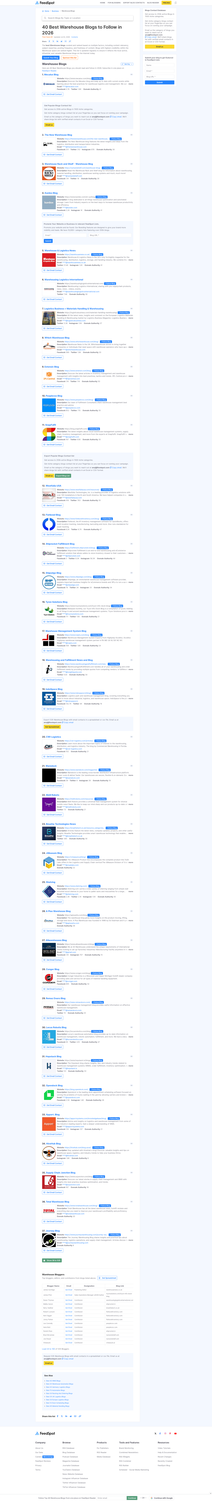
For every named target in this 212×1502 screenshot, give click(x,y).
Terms (37, 1470)
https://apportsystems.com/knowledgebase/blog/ (85, 1118)
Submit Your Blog (51, 58)
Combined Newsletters (128, 1452)
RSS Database (68, 1448)
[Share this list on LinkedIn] (57, 41)
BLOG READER (153, 3)
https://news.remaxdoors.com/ (77, 1002)
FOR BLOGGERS (114, 3)
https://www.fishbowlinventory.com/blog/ (82, 519)
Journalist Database (70, 1465)
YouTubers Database (71, 1470)
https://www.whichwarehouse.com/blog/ (81, 341)
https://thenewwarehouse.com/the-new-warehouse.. (86, 139)
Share (44, 41)
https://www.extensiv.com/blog (78, 371)
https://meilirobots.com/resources (79, 799)
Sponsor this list (70, 58)
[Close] (210, 1493)
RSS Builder (124, 1465)
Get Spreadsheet (52, 727)
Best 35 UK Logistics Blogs (56, 1396)
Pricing (166, 3)
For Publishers (103, 1448)
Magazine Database (70, 1461)
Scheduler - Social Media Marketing (134, 1470)
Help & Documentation (167, 1452)
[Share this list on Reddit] (61, 41)
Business (55, 11)
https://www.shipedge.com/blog (78, 577)
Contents (74, 37)
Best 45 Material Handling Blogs (57, 1406)
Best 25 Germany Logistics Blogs (58, 1387)
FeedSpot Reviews (43, 1461)
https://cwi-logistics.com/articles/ (79, 741)
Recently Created (165, 1461)
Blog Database (68, 1452)
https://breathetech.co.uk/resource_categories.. (84, 828)
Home (102, 3)
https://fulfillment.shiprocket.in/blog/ (80, 548)
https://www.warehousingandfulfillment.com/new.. (85, 664)
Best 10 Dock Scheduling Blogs (57, 1403)
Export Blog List (63, 476)
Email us (49, 125)
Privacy (38, 1465)
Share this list (48, 1416)
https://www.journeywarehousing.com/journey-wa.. (86, 1235)
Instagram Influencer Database (75, 1478)
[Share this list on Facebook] (49, 41)
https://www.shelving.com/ (76, 886)
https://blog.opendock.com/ (76, 1089)
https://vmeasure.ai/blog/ (75, 857)
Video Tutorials (164, 1448)
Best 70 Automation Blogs (55, 1390)
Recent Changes (164, 1457)
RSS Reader (102, 1452)
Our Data (39, 1452)
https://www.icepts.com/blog (77, 635)
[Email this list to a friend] (65, 41)
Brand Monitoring (126, 1448)
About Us (39, 1448)
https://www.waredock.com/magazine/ (81, 770)
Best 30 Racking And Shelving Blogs (59, 1393)
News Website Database (72, 1474)
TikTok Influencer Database (73, 1487)
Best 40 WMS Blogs (53, 1381)
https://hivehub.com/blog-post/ (78, 1147)
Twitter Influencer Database (74, 1483)
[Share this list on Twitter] (53, 41)
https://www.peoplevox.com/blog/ (79, 400)
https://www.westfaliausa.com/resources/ (82, 490)
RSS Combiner (125, 1461)
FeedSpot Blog (164, 1465)
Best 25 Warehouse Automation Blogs (59, 1384)
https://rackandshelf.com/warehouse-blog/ (82, 168)
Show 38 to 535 (53, 1260)
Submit (48, 241)
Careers (44, 1457)
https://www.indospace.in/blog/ (78, 693)
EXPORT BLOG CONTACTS (134, 3)
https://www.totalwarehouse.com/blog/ (81, 1205)
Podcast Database (70, 1457)
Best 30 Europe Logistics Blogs (57, 1400)
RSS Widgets (124, 1457)
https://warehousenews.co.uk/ (77, 254)
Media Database (103, 1457)
